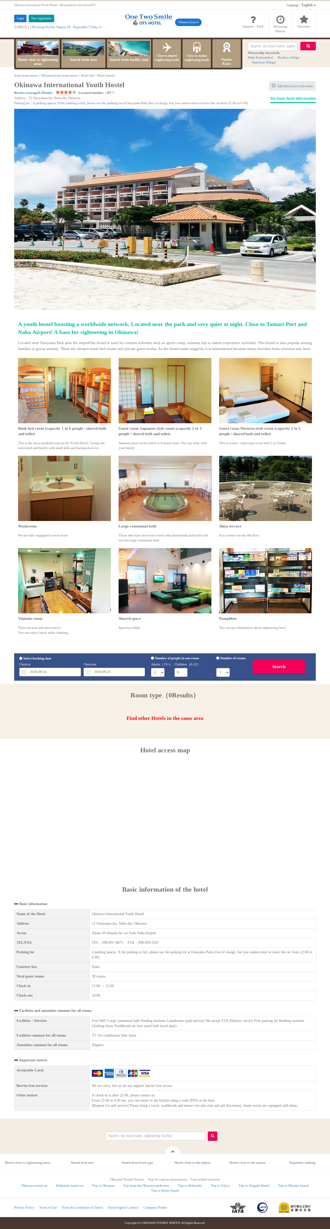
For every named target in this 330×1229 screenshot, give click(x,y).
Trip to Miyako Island (293, 1185)
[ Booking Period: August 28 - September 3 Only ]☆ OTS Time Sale (77, 27)
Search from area (83, 60)
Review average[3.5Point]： (34, 93)
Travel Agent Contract (123, 1207)
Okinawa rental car (34, 1185)
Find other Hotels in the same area (165, 718)
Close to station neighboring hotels (197, 58)
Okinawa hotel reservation (59, 75)
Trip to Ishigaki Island (253, 1185)
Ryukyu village (288, 57)
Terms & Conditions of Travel (82, 1207)
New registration (41, 18)
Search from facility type (129, 60)
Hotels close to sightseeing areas (38, 62)
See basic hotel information (293, 98)
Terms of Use (48, 1207)
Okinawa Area (187, 22)
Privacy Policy (24, 1207)
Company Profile (155, 1207)
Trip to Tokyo (220, 1185)
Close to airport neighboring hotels (167, 58)
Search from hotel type (137, 1163)
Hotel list (87, 75)
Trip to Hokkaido (190, 1185)
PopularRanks (226, 62)
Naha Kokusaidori (260, 57)
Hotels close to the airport (192, 1163)
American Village (264, 62)
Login (20, 18)
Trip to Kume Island (165, 1190)
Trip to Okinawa (103, 1185)
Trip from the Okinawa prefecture (146, 1185)
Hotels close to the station (247, 1163)
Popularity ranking (302, 1163)
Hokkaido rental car (70, 1185)
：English (300, 5)
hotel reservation (26, 75)
